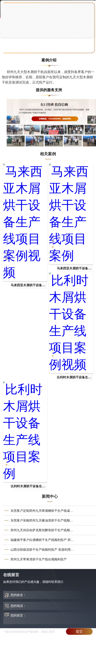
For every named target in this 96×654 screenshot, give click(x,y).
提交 (79, 631)
